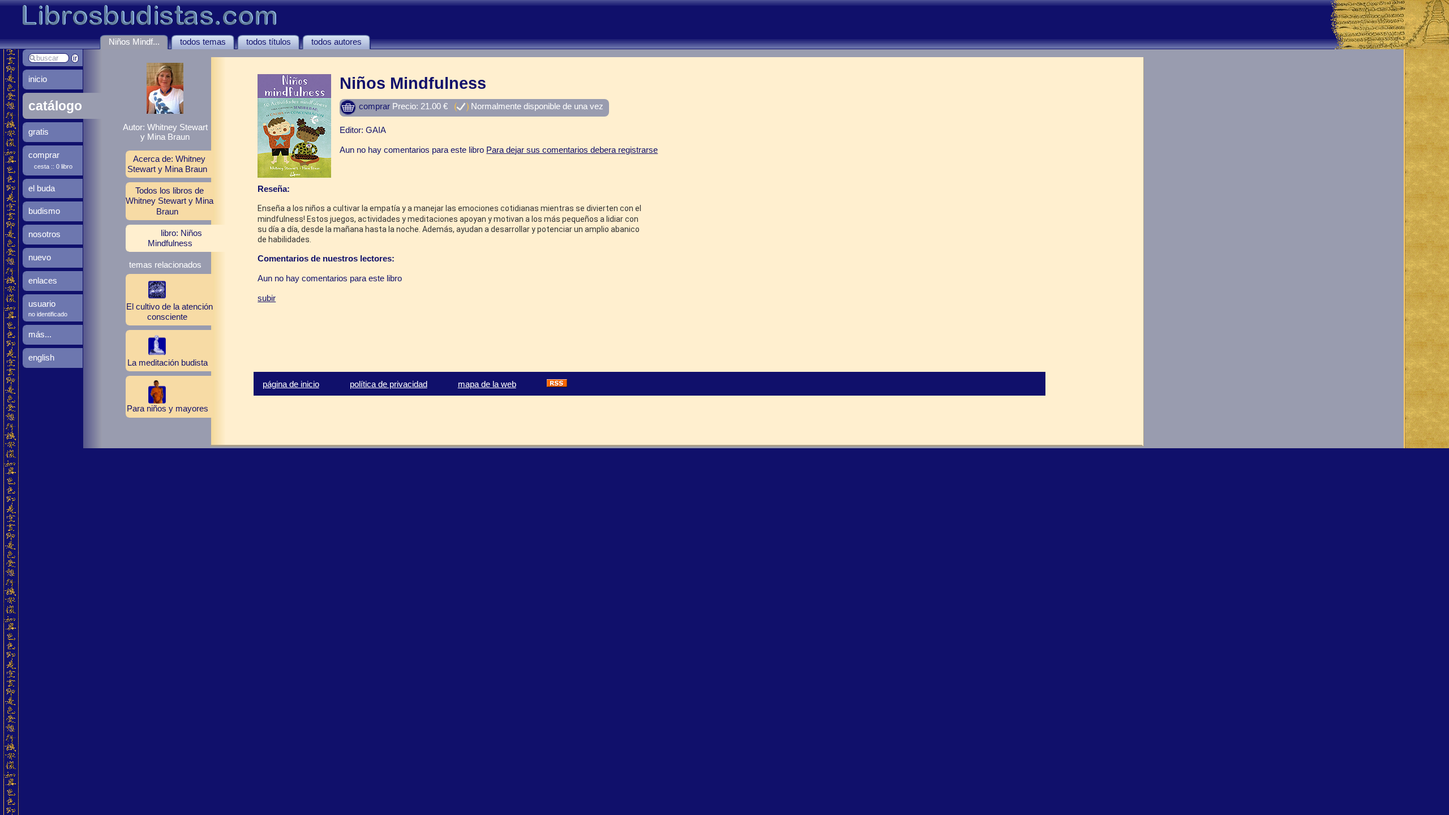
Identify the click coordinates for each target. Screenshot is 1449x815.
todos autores (336, 41)
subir (267, 298)
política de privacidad (388, 384)
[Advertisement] (390, 329)
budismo (44, 211)
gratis (38, 131)
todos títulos (268, 41)
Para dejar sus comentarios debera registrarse (572, 150)
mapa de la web (487, 384)
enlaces (42, 280)
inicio (37, 79)
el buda (41, 188)
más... (40, 334)
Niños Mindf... (134, 41)
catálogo (55, 105)
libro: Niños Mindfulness (175, 238)
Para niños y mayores (167, 408)
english (41, 357)
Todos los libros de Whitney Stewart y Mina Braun (169, 201)
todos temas (203, 41)
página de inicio (291, 384)
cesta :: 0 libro (53, 166)
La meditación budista (167, 362)
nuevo (39, 257)
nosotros (44, 234)
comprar (373, 106)
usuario (41, 303)
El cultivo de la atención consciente (169, 311)
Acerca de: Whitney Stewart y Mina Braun (167, 164)
